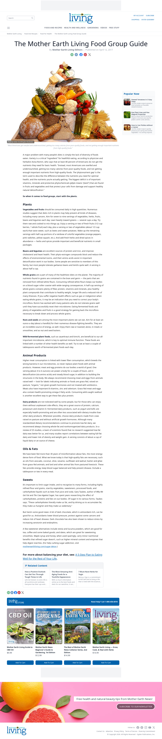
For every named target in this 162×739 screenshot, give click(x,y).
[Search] (32, 18)
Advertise (109, 731)
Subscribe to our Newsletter (135, 706)
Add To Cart (20, 662)
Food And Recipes (53, 27)
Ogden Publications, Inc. (146, 734)
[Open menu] (8, 27)
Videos (103, 27)
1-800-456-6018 (111, 602)
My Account (139, 15)
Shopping (135, 20)
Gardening (93, 27)
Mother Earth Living (14, 34)
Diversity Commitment (147, 731)
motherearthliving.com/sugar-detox (40, 546)
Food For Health (46, 34)
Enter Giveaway (148, 20)
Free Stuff (114, 27)
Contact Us (100, 731)
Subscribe (150, 15)
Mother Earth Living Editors (67, 49)
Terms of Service (131, 731)
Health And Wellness (75, 27)
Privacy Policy (119, 731)
